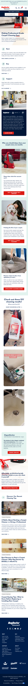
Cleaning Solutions (20, 637)
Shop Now (13, 4)
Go (21, 14)
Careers (17, 649)
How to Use (5, 636)
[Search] (16, 8)
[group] (14, 328)
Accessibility (6, 683)
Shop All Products (19, 641)
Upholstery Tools (19, 639)
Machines (17, 636)
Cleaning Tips (18, 651)
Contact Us (5, 648)
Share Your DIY (14, 452)
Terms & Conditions (9, 680)
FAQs (3, 641)
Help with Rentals (6, 649)
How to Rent (5, 637)
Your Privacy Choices (17, 683)
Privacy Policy (19, 680)
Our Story (17, 648)
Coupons (4, 642)
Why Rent (4, 639)
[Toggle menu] (26, 8)
